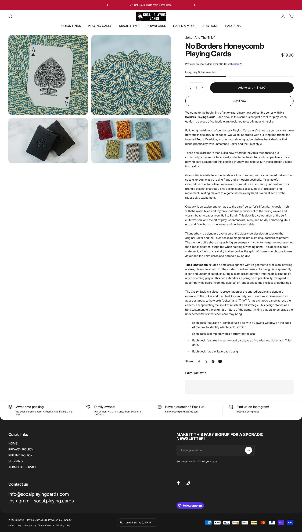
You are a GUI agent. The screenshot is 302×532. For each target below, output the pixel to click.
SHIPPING (15, 461)
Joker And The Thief (200, 37)
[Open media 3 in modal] (48, 140)
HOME (12, 443)
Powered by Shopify (59, 519)
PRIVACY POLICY (20, 449)
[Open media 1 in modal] (48, 75)
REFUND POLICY (20, 455)
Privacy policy (29, 525)
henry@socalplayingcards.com (181, 411)
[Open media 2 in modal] (131, 75)
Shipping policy (63, 525)
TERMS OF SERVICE (22, 467)
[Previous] (108, 5)
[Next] (194, 5)
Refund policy (14, 525)
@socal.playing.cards (247, 411)
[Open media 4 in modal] (131, 140)
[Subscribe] (248, 450)
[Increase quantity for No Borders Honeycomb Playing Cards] (203, 88)
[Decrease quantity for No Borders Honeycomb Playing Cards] (189, 88)
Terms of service (46, 525)
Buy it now (239, 101)
